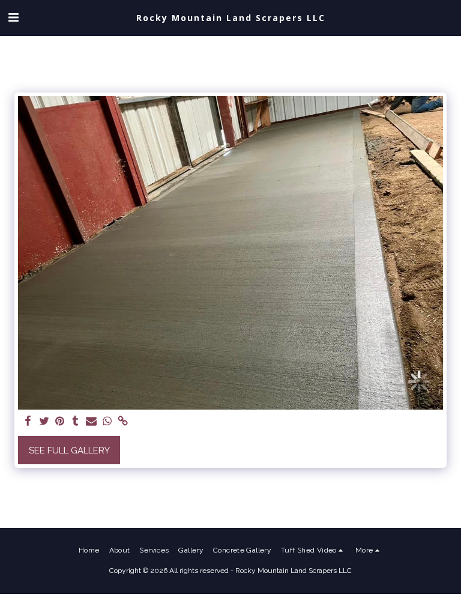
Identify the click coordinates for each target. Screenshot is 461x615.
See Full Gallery (69, 450)
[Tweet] (44, 422)
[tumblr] (75, 422)
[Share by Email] (91, 422)
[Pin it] (59, 422)
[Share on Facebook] (28, 422)
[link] (122, 422)
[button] (13, 17)
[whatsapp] (107, 422)
